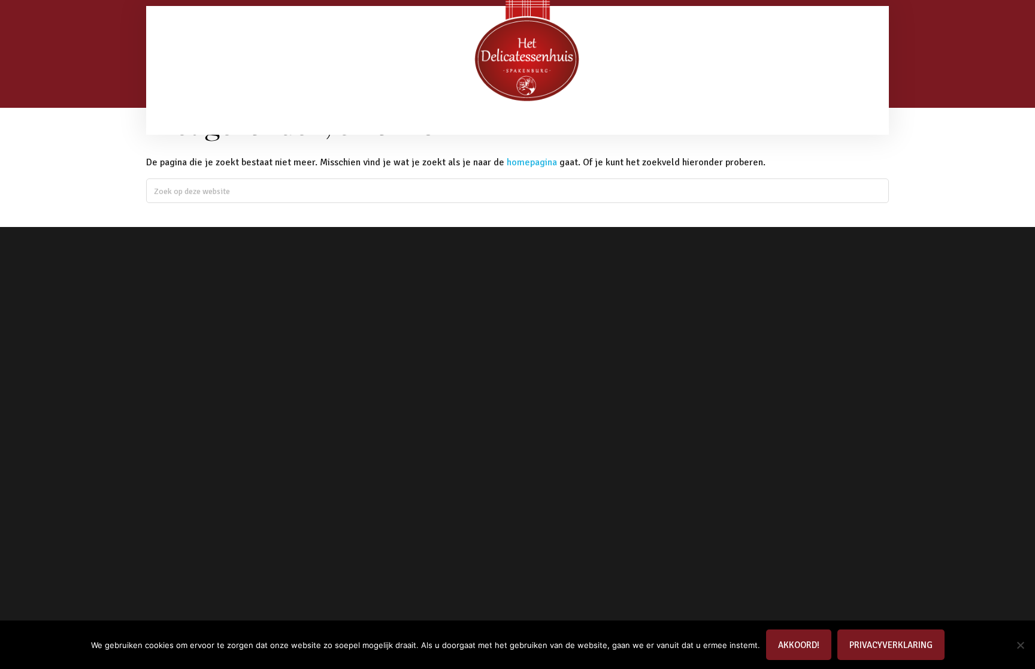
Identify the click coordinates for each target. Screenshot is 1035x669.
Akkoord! (798, 645)
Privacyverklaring (891, 645)
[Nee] (1020, 645)
